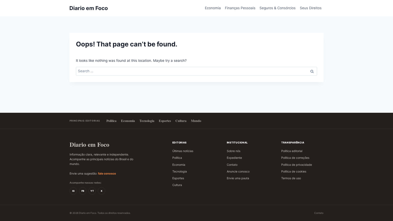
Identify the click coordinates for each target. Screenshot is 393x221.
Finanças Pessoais (240, 8)
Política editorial (291, 151)
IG (73, 190)
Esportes (165, 120)
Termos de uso (291, 178)
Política (111, 120)
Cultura (180, 120)
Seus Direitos (311, 8)
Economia (213, 8)
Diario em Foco (89, 144)
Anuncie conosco (238, 171)
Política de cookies (293, 171)
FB (82, 190)
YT (92, 190)
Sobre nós (233, 151)
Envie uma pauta (238, 178)
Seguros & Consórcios (278, 8)
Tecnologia (146, 120)
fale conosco (107, 173)
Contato (232, 164)
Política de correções (295, 157)
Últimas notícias (182, 151)
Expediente (234, 157)
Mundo (196, 120)
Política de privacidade (296, 164)
